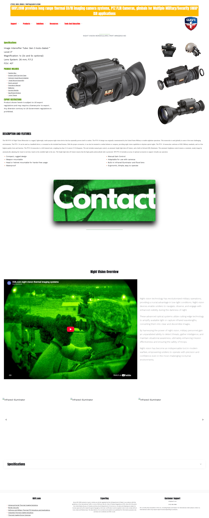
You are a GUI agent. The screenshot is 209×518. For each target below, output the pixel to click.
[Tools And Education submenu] (81, 23)
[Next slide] (203, 419)
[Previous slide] (6, 419)
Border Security (13, 507)
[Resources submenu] (59, 23)
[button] (104, 84)
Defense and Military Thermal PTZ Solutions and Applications (29, 510)
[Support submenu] (18, 23)
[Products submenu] (31, 23)
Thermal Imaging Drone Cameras (19, 515)
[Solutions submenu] (45, 23)
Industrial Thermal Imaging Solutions (20, 512)
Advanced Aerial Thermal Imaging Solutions (23, 505)
